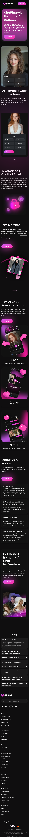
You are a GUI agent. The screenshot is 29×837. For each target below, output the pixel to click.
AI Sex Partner (5, 745)
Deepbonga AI (5, 811)
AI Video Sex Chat (6, 753)
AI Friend (3, 750)
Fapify (3, 714)
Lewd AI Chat (4, 764)
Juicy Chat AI (4, 722)
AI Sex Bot (4, 728)
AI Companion (5, 777)
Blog (2, 814)
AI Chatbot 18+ (5, 789)
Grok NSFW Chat (5, 716)
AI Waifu (3, 767)
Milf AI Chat (4, 808)
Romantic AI (4, 742)
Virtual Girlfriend (21, 100)
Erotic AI (3, 786)
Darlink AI (3, 759)
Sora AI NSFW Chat (6, 719)
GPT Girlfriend (5, 725)
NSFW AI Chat (5, 772)
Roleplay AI (4, 794)
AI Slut (3, 736)
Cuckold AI (4, 739)
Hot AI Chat (4, 747)
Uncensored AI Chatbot (7, 797)
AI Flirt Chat (4, 806)
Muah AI (3, 803)
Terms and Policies (6, 817)
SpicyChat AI (4, 733)
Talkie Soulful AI (5, 756)
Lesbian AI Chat (5, 762)
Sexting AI (3, 780)
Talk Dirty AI (4, 775)
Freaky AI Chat (5, 800)
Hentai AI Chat (5, 791)
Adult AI (3, 783)
